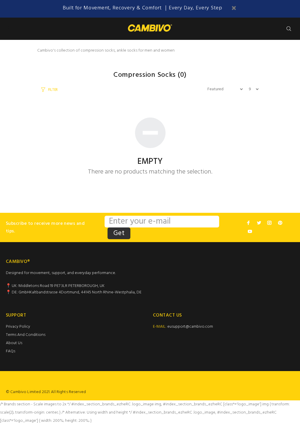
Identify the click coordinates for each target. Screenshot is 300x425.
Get (119, 233)
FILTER (53, 90)
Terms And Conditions (25, 335)
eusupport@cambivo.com (190, 326)
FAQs (10, 351)
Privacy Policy (18, 326)
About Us (14, 343)
